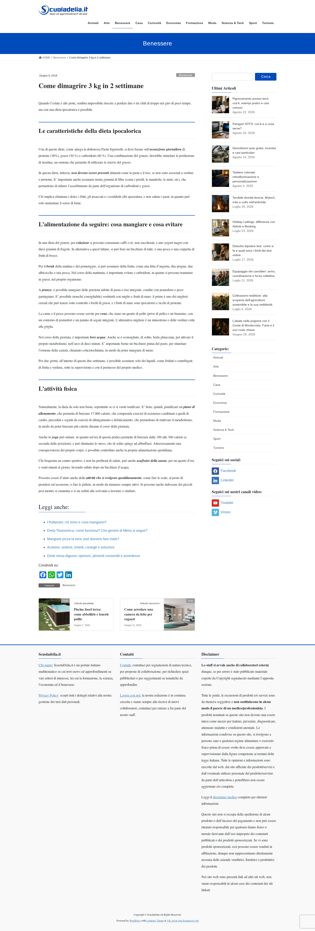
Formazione (221, 411)
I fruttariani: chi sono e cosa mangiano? (76, 522)
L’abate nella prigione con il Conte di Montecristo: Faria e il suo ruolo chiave (253, 325)
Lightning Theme (155, 920)
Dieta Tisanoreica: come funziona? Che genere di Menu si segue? (97, 530)
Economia (220, 402)
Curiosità (219, 393)
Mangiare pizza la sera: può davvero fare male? (83, 539)
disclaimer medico (225, 797)
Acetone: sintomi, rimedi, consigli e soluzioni (80, 547)
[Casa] (54, 614)
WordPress (135, 920)
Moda (217, 420)
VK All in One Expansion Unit (183, 920)
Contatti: (126, 665)
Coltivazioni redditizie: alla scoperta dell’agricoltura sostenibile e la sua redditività (252, 300)
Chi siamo (45, 665)
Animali (218, 357)
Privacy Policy (48, 695)
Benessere (185, 75)
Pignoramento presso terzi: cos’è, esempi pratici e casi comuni (250, 103)
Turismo (218, 447)
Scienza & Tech (223, 429)
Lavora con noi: (130, 695)
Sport (216, 438)
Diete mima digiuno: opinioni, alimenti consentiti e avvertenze (93, 556)
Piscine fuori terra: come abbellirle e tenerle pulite (91, 614)
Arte (216, 366)
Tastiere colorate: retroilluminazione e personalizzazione (245, 177)
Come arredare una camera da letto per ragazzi (138, 614)
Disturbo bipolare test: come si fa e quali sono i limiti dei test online (253, 250)
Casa (216, 384)
